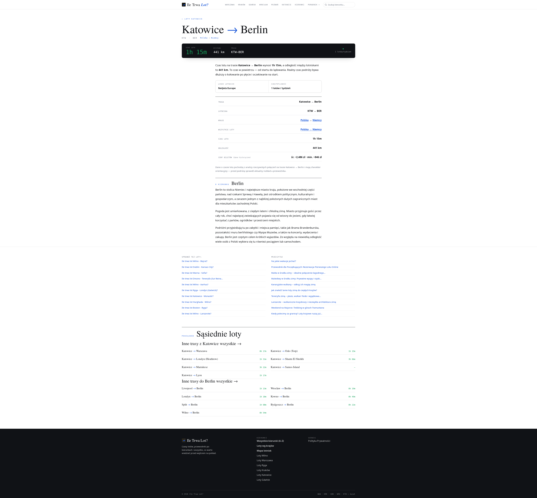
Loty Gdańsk (263, 479)
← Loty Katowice (192, 19)
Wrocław (263, 5)
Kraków (241, 5)
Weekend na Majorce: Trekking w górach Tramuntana (297, 307)
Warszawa (230, 5)
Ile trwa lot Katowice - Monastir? (198, 296)
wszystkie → (230, 343)
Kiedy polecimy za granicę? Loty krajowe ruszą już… (296, 313)
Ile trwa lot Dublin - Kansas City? (198, 267)
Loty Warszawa (265, 460)
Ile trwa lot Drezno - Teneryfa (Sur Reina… (202, 278)
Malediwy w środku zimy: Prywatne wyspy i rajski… (296, 278)
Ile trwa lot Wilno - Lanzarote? (196, 313)
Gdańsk (252, 5)
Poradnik (314, 5)
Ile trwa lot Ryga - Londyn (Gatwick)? (200, 290)
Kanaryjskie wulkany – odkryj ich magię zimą (293, 284)
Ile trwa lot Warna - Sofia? (194, 272)
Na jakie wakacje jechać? (283, 261)
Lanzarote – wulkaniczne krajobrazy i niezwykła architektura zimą (303, 302)
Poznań (274, 5)
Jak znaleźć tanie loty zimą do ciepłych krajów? (294, 290)
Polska (204, 38)
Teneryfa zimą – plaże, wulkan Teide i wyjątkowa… (296, 296)
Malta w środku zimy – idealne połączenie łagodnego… (298, 272)
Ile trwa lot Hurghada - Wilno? (196, 302)
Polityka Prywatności (319, 440)
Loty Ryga (262, 465)
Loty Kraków (263, 470)
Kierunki (299, 5)
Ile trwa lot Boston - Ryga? (195, 307)
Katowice (286, 5)
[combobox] (339, 4)
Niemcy (215, 38)
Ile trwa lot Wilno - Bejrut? (194, 261)
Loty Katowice (264, 474)
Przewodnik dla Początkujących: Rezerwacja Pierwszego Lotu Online (304, 267)
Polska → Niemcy (311, 129)
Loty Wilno (262, 455)
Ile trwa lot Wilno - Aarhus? (195, 284)
